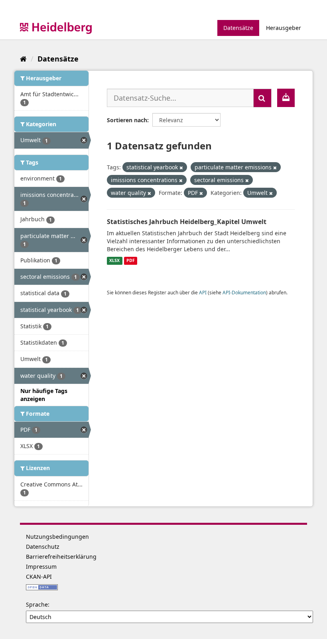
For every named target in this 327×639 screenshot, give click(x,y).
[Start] (23, 59)
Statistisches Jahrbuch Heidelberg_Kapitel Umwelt (186, 221)
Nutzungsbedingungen (57, 536)
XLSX (114, 261)
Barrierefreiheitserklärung (61, 556)
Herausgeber (283, 28)
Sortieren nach (127, 120)
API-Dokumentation (244, 292)
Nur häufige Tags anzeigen (43, 395)
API (203, 292)
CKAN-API (39, 576)
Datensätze (238, 28)
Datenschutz (42, 546)
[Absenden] (262, 98)
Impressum (41, 566)
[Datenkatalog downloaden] (286, 98)
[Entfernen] (181, 168)
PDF (130, 261)
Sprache (37, 604)
